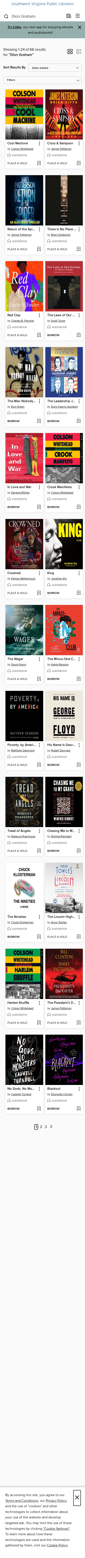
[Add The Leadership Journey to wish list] (78, 421)
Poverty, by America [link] (22, 745)
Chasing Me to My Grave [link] (62, 831)
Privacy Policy (56, 1501)
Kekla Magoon (60, 664)
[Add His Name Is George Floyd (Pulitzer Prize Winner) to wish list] (78, 765)
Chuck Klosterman (22, 922)
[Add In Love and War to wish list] (39, 507)
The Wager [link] (15, 659)
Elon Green (17, 407)
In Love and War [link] (19, 487)
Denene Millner (20, 492)
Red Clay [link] (13, 315)
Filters (11, 80)
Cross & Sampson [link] (60, 143)
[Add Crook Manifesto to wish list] (78, 507)
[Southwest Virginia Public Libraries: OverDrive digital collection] (42, 4)
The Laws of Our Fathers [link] (62, 315)
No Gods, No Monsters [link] (22, 1089)
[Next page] (51, 1127)
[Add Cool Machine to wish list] (39, 163)
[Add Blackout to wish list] (78, 1109)
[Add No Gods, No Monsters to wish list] (39, 1109)
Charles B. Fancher (22, 321)
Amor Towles (59, 922)
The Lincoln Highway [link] (62, 917)
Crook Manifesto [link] (59, 487)
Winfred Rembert (61, 836)
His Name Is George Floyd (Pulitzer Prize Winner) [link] (62, 745)
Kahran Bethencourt (23, 578)
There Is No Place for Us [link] (62, 229)
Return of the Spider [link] (22, 229)
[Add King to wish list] (78, 593)
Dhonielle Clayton (62, 1094)
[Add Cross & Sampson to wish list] (78, 163)
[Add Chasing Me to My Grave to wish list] (78, 851)
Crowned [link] (14, 573)
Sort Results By (14, 67)
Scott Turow (58, 321)
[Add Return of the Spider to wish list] (39, 249)
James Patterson (61, 149)
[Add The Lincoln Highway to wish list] (78, 937)
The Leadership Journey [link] (62, 401)
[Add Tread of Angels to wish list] (39, 851)
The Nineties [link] (16, 917)
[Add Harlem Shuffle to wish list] (39, 1023)
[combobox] (33, 16)
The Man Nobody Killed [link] (22, 401)
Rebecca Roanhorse (23, 836)
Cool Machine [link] (17, 143)
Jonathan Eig (59, 578)
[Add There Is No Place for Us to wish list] (78, 249)
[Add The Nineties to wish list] (39, 937)
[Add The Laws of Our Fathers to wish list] (78, 335)
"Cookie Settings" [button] (56, 1529)
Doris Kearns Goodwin (64, 407)
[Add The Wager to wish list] (39, 679)
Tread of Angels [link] (19, 831)
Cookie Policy (57, 1545)
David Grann (18, 664)
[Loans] (69, 17)
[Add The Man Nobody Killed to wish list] (39, 421)
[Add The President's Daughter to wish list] (78, 1023)
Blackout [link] (53, 1089)
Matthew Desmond (22, 750)
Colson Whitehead (22, 149)
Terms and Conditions (21, 1501)
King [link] (50, 573)
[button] (70, 53)
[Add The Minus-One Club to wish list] (78, 679)
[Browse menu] (78, 16)
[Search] (6, 16)
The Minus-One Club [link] (62, 659)
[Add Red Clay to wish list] (39, 335)
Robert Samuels (60, 750)
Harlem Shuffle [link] (18, 1003)
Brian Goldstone (60, 235)
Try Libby (14, 27)
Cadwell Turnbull (21, 1094)
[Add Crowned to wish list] (39, 593)
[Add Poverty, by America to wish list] (39, 765)
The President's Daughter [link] (62, 1003)
